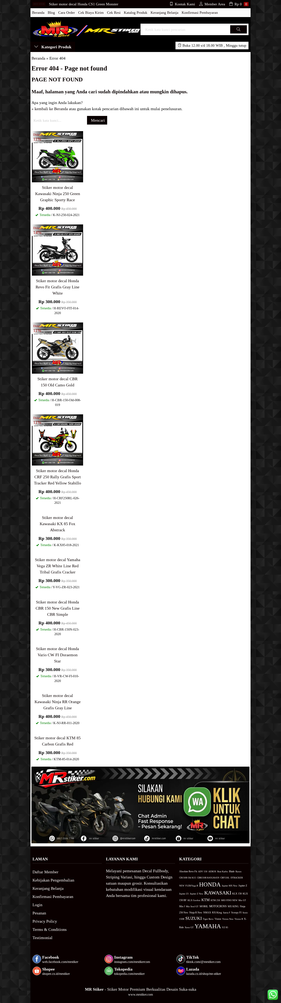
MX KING (233, 906)
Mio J (182, 906)
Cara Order (66, 12)
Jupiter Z (242, 885)
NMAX (207, 912)
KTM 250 (215, 900)
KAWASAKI (217, 893)
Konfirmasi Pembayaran (200, 12)
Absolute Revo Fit (188, 871)
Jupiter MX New (229, 885)
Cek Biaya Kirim (91, 12)
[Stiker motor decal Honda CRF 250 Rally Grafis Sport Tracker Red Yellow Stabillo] (57, 439)
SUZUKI (193, 918)
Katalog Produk (135, 12)
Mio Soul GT (192, 906)
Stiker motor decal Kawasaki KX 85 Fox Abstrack (57, 523)
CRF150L (225, 877)
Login (37, 904)
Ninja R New (195, 912)
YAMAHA (208, 926)
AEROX (212, 871)
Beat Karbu (222, 871)
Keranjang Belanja (164, 12)
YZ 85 (225, 927)
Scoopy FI (236, 912)
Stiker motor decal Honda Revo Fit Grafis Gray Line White (57, 286)
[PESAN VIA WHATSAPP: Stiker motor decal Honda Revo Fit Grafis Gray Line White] (35, 272)
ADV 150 (202, 871)
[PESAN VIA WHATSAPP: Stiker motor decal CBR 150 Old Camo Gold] (35, 370)
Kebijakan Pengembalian (53, 880)
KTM (205, 900)
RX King (217, 912)
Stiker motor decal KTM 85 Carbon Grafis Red (57, 741)
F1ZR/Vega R (191, 885)
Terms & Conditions (50, 929)
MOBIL (204, 906)
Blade (232, 871)
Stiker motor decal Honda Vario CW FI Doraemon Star (57, 654)
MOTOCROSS (218, 906)
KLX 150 (237, 893)
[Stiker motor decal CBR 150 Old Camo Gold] (57, 347)
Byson (239, 871)
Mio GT (242, 900)
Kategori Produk (55, 47)
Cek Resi (114, 12)
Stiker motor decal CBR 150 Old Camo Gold (57, 382)
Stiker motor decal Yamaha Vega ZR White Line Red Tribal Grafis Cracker (57, 565)
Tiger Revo (208, 919)
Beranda (38, 12)
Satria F (226, 912)
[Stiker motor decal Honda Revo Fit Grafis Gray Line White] (57, 249)
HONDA (210, 884)
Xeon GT (189, 927)
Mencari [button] (97, 120)
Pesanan (39, 913)
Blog (51, 12)
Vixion (218, 918)
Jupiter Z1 (184, 893)
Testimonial (42, 937)
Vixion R (239, 919)
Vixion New (227, 919)
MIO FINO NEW (229, 900)
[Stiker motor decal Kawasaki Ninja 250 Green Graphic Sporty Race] (57, 156)
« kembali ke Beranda (49, 108)
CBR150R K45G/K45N (208, 877)
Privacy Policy (45, 921)
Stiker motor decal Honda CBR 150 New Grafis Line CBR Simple (58, 608)
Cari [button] (238, 33)
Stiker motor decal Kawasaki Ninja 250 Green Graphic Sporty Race (57, 193)
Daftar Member (45, 872)
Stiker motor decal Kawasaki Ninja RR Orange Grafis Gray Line (58, 701)
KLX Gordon (194, 900)
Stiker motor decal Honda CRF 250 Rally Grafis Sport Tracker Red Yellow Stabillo (57, 476)
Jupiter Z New (196, 893)
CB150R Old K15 (187, 877)
